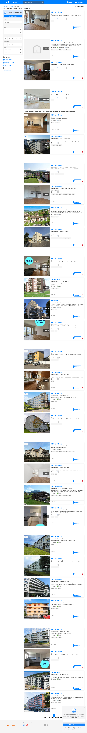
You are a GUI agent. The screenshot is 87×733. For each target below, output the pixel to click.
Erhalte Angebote (73, 725)
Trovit (4, 6)
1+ (9, 38)
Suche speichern (13, 16)
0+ (5, 38)
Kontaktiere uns (40, 730)
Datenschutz (20, 730)
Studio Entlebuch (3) (7, 65)
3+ (16, 38)
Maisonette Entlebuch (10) (8, 59)
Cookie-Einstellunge (47, 730)
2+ (12, 38)
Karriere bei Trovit (11, 730)
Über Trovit (5, 730)
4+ (20, 38)
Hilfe (16, 730)
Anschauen (77, 27)
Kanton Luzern (9, 6)
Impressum (68, 728)
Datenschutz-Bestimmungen (79, 728)
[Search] (42, 2)
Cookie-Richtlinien (27, 730)
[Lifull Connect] (9, 725)
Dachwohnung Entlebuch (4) (8, 62)
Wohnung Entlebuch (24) (8, 70)
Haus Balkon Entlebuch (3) (8, 63)
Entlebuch (16, 6)
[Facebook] (45, 725)
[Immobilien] (24, 725)
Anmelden (80, 2)
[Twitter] (47, 725)
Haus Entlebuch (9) (7, 60)
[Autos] (27, 725)
